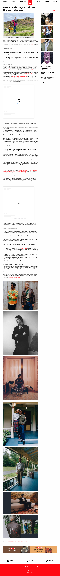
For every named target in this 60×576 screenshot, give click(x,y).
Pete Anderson (54, 10)
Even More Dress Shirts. (46, 68)
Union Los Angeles (24, 263)
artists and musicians (23, 248)
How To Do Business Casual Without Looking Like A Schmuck (48, 78)
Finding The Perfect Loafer (46, 86)
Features (5, 1)
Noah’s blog (27, 73)
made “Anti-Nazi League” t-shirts (11, 69)
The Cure (25, 541)
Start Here (47, 1)
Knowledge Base (22, 1)
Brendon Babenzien (11, 541)
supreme (21, 541)
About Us (21, 566)
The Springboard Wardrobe (46, 82)
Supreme (31, 44)
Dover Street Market (16, 263)
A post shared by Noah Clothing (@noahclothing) (19, 218)
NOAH (16, 541)
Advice (13, 1)
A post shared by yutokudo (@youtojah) (19, 116)
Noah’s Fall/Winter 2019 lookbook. (14, 277)
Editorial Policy (27, 566)
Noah (33, 47)
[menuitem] (5, 2)
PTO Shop (38, 1)
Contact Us (33, 566)
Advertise (38, 566)
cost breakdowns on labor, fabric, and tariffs (19, 76)
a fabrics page (30, 174)
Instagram (32, 73)
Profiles (18, 541)
